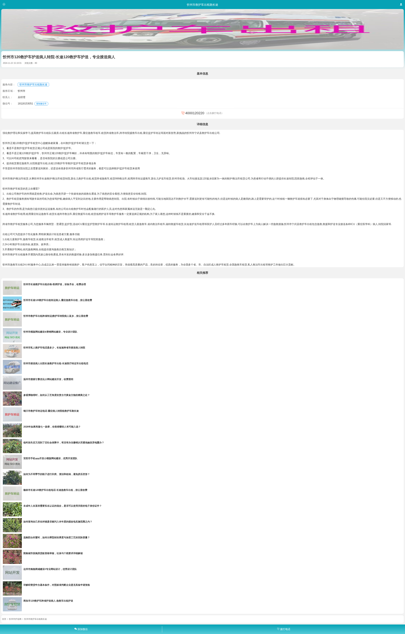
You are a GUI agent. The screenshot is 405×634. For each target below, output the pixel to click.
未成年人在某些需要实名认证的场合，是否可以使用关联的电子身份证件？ (62, 505)
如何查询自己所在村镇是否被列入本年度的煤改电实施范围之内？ (57, 521)
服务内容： (9, 84)
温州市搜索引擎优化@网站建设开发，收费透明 (48, 379)
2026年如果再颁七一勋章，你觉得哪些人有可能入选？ (52, 426)
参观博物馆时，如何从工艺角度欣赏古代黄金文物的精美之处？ (56, 395)
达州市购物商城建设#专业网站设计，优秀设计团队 (50, 569)
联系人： (8, 97)
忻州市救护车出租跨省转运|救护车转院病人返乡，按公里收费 (55, 316)
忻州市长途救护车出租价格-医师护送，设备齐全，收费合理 (54, 284)
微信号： (8, 103)
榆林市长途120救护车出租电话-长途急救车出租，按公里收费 (55, 490)
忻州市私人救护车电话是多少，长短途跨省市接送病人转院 (54, 347)
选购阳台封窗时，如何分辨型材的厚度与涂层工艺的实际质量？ (56, 537)
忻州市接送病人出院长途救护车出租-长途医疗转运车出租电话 (55, 363)
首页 (4, 619)
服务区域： (9, 91)
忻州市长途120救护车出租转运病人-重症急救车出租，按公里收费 (57, 300)
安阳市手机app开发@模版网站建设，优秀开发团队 (50, 458)
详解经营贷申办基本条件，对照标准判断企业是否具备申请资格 (56, 585)
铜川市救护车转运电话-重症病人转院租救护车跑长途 (51, 410)
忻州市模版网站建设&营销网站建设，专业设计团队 (50, 331)
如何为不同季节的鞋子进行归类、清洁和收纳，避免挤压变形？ (56, 474)
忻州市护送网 (15, 619)
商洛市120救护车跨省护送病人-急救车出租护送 (48, 600)
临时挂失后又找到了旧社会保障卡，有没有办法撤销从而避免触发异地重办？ (63, 442)
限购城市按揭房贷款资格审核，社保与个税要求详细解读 (53, 553)
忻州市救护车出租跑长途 (33, 84)
